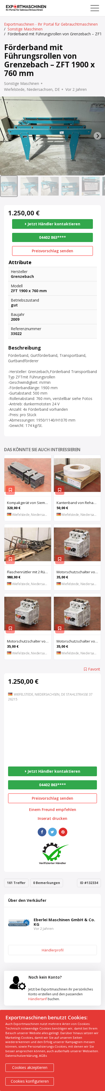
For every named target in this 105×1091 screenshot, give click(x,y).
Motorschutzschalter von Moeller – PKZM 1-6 (29, 641)
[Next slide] (97, 136)
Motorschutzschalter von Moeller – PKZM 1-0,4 (79, 572)
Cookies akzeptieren (29, 1067)
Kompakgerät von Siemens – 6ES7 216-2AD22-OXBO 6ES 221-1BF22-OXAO (29, 502)
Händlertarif (37, 999)
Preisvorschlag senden (52, 250)
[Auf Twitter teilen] (52, 832)
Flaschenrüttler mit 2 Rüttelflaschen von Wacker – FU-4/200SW (29, 572)
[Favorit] (10, 490)
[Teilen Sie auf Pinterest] (63, 832)
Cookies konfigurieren (30, 1081)
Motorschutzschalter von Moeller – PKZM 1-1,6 (79, 641)
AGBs (43, 1056)
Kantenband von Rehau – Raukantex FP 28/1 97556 (79, 502)
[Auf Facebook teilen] (42, 832)
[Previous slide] (7, 136)
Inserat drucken (52, 818)
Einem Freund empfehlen (52, 809)
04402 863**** (52, 237)
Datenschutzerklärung (21, 1056)
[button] (9, 186)
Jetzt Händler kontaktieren (53, 223)
